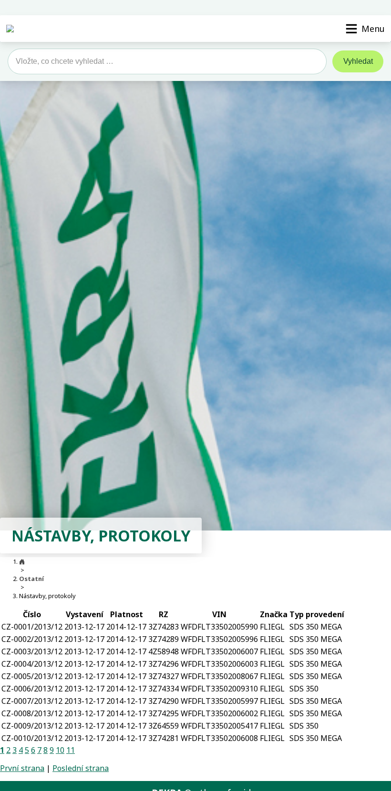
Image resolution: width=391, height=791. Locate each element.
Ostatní (31, 578)
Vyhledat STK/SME (334, 7)
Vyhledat (358, 61)
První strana (22, 768)
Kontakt (378, 7)
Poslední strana (80, 768)
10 (60, 750)
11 (70, 750)
